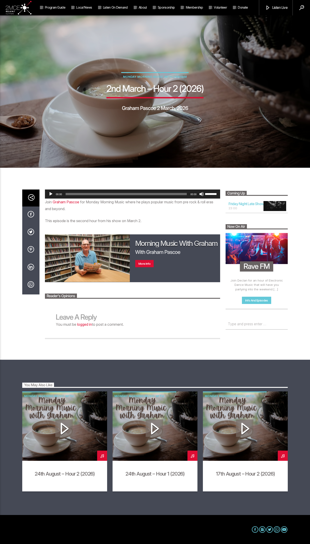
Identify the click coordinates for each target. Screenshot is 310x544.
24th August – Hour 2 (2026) (65, 474)
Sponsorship (166, 7)
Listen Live (279, 7)
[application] (132, 194)
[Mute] (201, 194)
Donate (243, 7)
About (143, 7)
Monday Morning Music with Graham (155, 76)
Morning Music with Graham (176, 243)
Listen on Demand (115, 7)
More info (144, 263)
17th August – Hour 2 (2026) (245, 474)
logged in (84, 324)
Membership (194, 7)
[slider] (211, 193)
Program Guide (55, 7)
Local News (84, 7)
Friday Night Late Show (246, 204)
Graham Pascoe (66, 202)
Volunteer (220, 7)
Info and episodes (256, 300)
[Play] (51, 194)
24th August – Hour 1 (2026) (155, 474)
